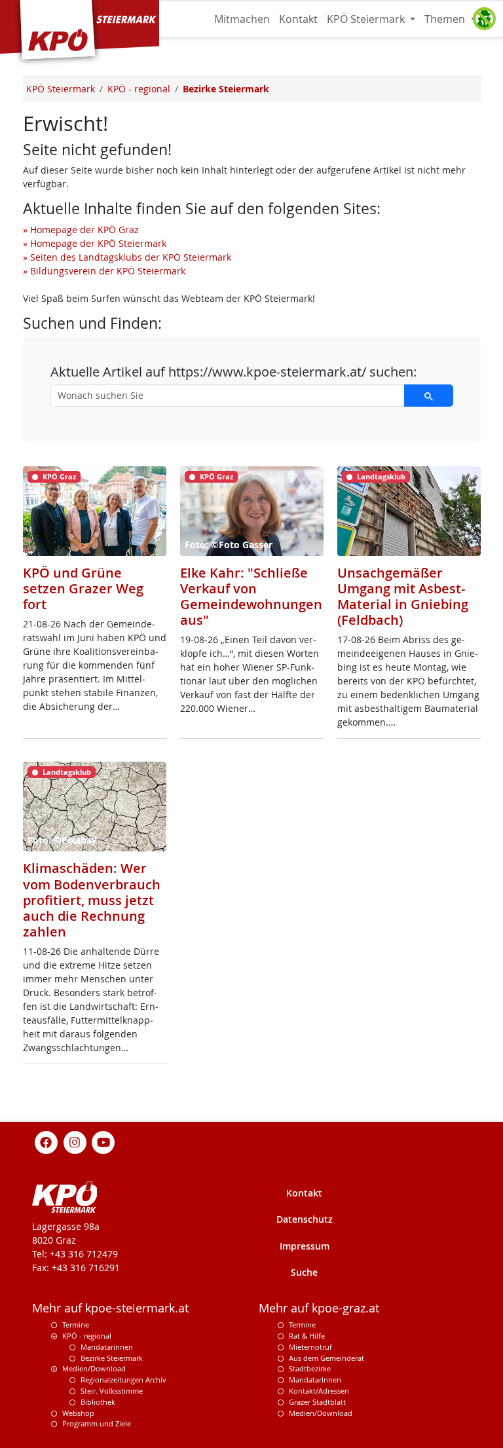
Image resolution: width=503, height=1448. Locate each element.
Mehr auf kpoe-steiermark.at (110, 1308)
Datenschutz (304, 1219)
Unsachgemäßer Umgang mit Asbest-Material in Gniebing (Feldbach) (402, 596)
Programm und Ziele (96, 1423)
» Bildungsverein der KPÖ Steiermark (104, 271)
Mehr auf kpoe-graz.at (319, 1308)
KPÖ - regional (86, 1336)
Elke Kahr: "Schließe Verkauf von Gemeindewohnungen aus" (251, 596)
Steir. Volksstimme (112, 1391)
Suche (304, 1272)
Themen (446, 19)
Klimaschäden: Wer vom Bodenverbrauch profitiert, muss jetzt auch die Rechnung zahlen (91, 899)
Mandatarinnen (107, 1347)
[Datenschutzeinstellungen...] (484, 19)
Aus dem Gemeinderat (326, 1358)
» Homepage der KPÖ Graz (81, 229)
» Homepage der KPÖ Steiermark (94, 243)
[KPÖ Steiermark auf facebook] (46, 1142)
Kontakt (298, 19)
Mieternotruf (310, 1347)
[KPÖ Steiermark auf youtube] (103, 1142)
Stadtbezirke (310, 1368)
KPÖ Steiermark (367, 19)
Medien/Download (94, 1368)
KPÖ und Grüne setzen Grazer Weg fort (83, 588)
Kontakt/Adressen (319, 1391)
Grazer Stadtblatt (317, 1402)
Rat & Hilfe (307, 1336)
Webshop (78, 1413)
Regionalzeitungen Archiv (123, 1379)
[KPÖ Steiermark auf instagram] (74, 1142)
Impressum (304, 1246)
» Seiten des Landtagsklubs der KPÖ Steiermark (127, 257)
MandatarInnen (315, 1379)
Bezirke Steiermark (112, 1358)
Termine (75, 1324)
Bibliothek (98, 1402)
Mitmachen (242, 19)
